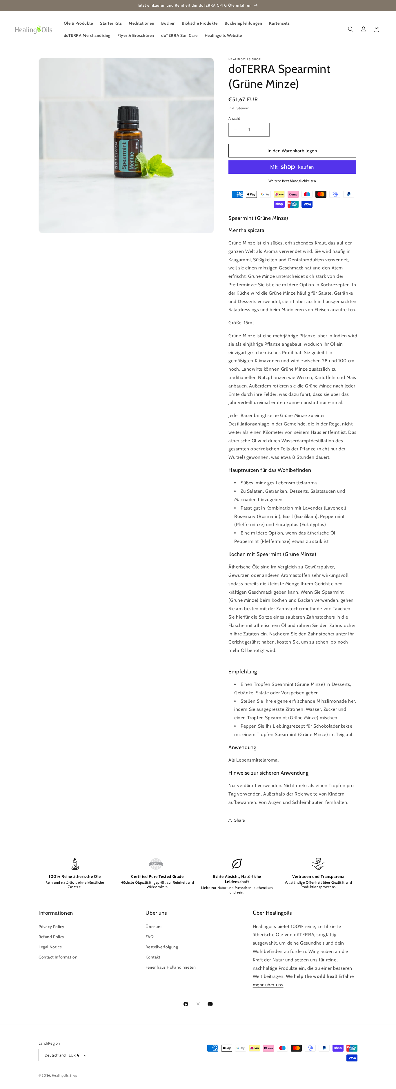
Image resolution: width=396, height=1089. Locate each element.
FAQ (150, 936)
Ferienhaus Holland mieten (171, 967)
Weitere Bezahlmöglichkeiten (292, 181)
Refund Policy (51, 936)
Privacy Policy (51, 926)
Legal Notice (50, 947)
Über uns (154, 926)
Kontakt (153, 957)
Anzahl (234, 118)
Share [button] (239, 820)
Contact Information (58, 957)
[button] (350, 29)
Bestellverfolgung (162, 947)
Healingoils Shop (64, 1076)
